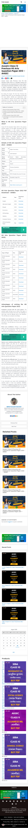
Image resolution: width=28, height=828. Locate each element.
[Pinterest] (6, 78)
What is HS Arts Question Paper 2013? (11, 109)
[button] (21, 2)
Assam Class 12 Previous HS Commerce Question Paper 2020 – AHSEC (13, 471)
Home (5, 817)
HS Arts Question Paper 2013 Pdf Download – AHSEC (13, 113)
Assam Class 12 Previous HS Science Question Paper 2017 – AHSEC (13, 511)
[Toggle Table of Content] (23, 107)
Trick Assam (5, 2)
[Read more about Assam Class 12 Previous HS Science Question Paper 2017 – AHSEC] (14, 502)
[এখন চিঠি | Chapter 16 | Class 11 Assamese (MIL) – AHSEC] (14, 559)
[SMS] (11, 78)
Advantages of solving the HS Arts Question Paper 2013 (13, 117)
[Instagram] (17, 801)
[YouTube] (15, 416)
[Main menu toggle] (25, 2)
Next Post (14, 426)
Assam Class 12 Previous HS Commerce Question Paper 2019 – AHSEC (14, 491)
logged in (10, 522)
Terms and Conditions (18, 817)
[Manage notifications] (3, 825)
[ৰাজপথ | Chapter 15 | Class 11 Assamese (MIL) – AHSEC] (14, 577)
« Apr (13, 652)
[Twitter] (4, 78)
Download (21, 201)
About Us (16, 822)
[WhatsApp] (9, 78)
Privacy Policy (6, 822)
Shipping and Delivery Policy (20, 819)
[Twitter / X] (12, 416)
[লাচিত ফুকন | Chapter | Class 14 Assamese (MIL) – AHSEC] (14, 595)
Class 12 (3, 76)
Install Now (21, 222)
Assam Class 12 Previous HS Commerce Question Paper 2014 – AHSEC (14, 450)
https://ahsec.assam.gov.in (16, 184)
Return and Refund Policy (7, 819)
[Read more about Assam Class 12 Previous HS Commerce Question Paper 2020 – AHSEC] (14, 461)
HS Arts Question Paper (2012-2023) (11, 115)
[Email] (16, 804)
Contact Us (22, 822)
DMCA (12, 822)
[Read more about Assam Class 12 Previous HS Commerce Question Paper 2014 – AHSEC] (14, 441)
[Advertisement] (14, 32)
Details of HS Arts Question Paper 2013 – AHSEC (13, 111)
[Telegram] (12, 804)
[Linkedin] (8, 78)
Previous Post (14, 423)
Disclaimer (10, 817)
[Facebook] (2, 78)
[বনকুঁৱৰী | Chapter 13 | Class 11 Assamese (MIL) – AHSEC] (14, 613)
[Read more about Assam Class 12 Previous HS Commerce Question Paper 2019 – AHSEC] (14, 482)
